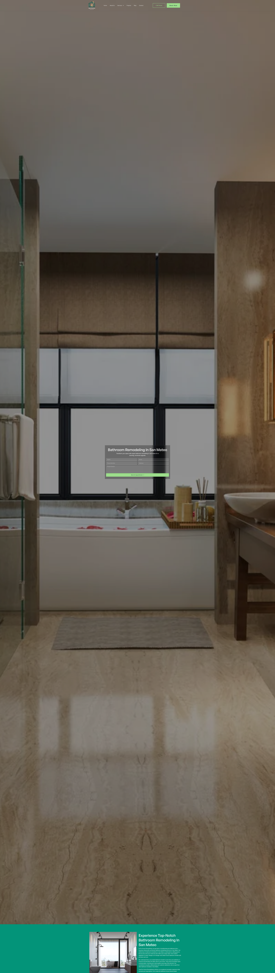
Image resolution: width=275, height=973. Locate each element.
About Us (112, 5)
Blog (135, 5)
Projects (129, 5)
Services (119, 5)
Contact (141, 5)
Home (105, 5)
